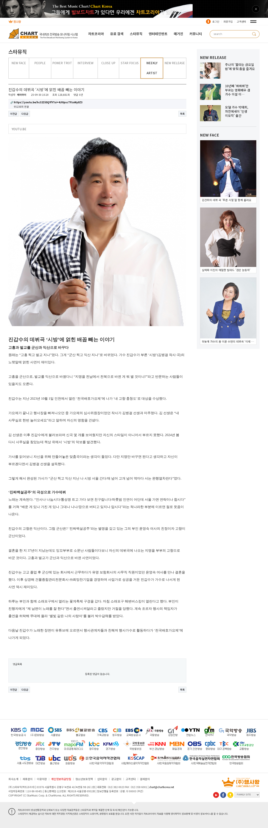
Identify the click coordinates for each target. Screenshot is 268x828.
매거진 (178, 33)
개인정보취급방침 (61, 779)
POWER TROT (62, 63)
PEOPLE (40, 63)
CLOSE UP (108, 63)
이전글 (13, 113)
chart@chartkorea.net (161, 787)
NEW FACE (19, 63)
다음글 (24, 113)
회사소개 (13, 779)
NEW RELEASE (175, 63)
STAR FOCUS (130, 63)
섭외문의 (102, 779)
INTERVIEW (85, 63)
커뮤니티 (195, 33)
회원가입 (228, 21)
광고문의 (116, 779)
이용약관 (42, 779)
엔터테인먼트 (158, 33)
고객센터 (241, 21)
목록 (182, 113)
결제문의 (145, 779)
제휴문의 (28, 779)
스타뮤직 (136, 33)
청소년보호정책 (84, 779)
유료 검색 (117, 33)
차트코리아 (96, 33)
